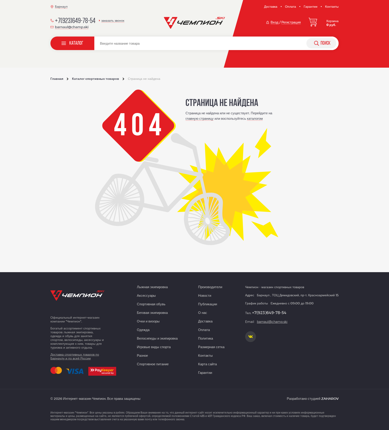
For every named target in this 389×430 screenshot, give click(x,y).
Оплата (290, 6)
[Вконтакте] (250, 336)
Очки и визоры (148, 321)
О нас (202, 312)
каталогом (255, 118)
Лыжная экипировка (152, 287)
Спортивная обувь (151, 304)
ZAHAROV (330, 398)
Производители (210, 287)
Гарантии (310, 6)
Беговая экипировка (152, 312)
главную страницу (199, 118)
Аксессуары (146, 295)
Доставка (270, 6)
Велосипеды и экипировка (157, 338)
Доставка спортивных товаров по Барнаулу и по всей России (74, 356)
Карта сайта (207, 364)
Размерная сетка (211, 347)
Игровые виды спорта (154, 347)
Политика (205, 338)
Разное (142, 355)
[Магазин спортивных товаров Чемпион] (195, 23)
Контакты (332, 6)
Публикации (207, 304)
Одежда (143, 330)
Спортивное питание (153, 364)
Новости (204, 295)
